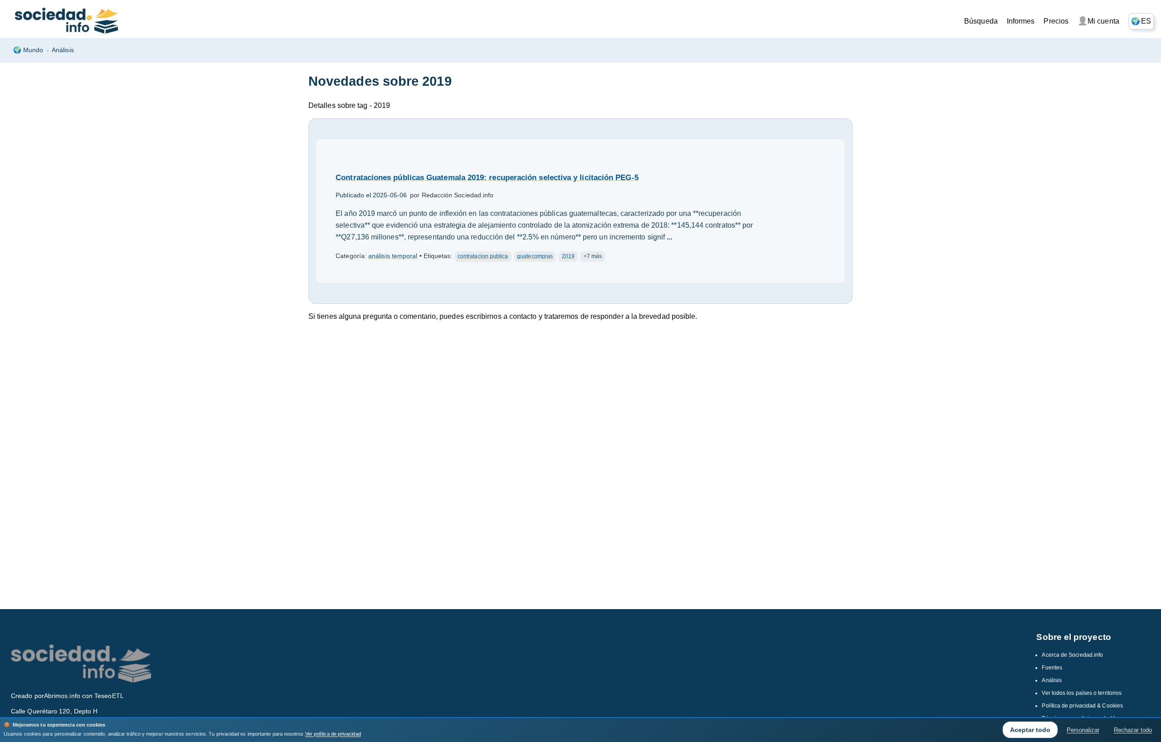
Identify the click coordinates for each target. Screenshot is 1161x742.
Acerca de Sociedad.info (1072, 655)
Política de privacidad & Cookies (1082, 706)
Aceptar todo (1030, 729)
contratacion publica (483, 256)
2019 (568, 256)
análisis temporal (392, 255)
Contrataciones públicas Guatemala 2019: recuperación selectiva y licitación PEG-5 (487, 177)
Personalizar (1083, 730)
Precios (1056, 21)
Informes (1021, 21)
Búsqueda (981, 21)
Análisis (63, 50)
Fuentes (1052, 667)
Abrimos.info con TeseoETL (84, 695)
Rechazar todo (1133, 730)
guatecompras (535, 256)
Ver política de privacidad (333, 734)
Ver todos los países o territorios (1082, 693)
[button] (1141, 21)
